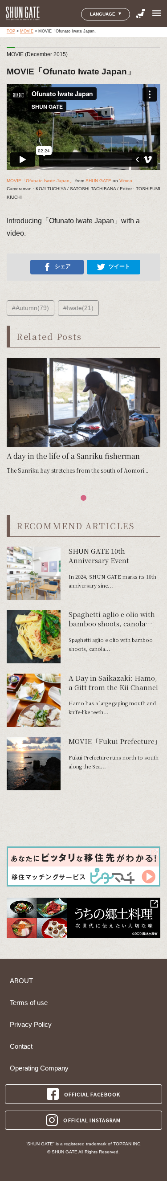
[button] (83, 498)
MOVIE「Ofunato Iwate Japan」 (40, 180)
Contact (21, 1046)
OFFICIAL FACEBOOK (92, 1094)
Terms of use (29, 1002)
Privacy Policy (31, 1024)
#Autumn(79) (30, 307)
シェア (63, 266)
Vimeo (125, 180)
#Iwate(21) (78, 307)
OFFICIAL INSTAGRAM (92, 1120)
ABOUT (21, 981)
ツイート (119, 266)
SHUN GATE (98, 180)
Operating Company (39, 1068)
